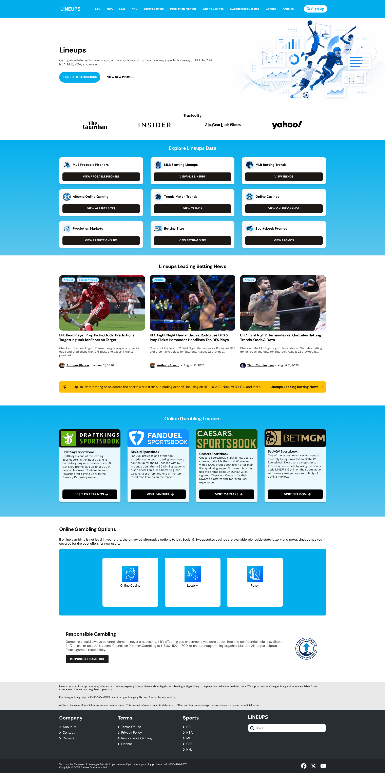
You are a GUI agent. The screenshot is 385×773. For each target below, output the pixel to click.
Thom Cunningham (260, 365)
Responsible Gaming (136, 738)
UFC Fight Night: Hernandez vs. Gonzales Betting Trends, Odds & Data (280, 337)
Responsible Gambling (87, 659)
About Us (69, 727)
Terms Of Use (131, 727)
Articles (68, 279)
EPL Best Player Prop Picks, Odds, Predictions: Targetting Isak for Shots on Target (97, 337)
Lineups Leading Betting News (294, 387)
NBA (189, 733)
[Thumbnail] (102, 303)
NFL (189, 727)
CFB (189, 744)
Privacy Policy (131, 733)
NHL (189, 750)
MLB (189, 738)
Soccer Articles (88, 279)
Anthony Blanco (77, 365)
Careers (68, 738)
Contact (69, 733)
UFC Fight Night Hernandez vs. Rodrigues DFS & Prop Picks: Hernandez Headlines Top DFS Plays (189, 337)
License (127, 744)
